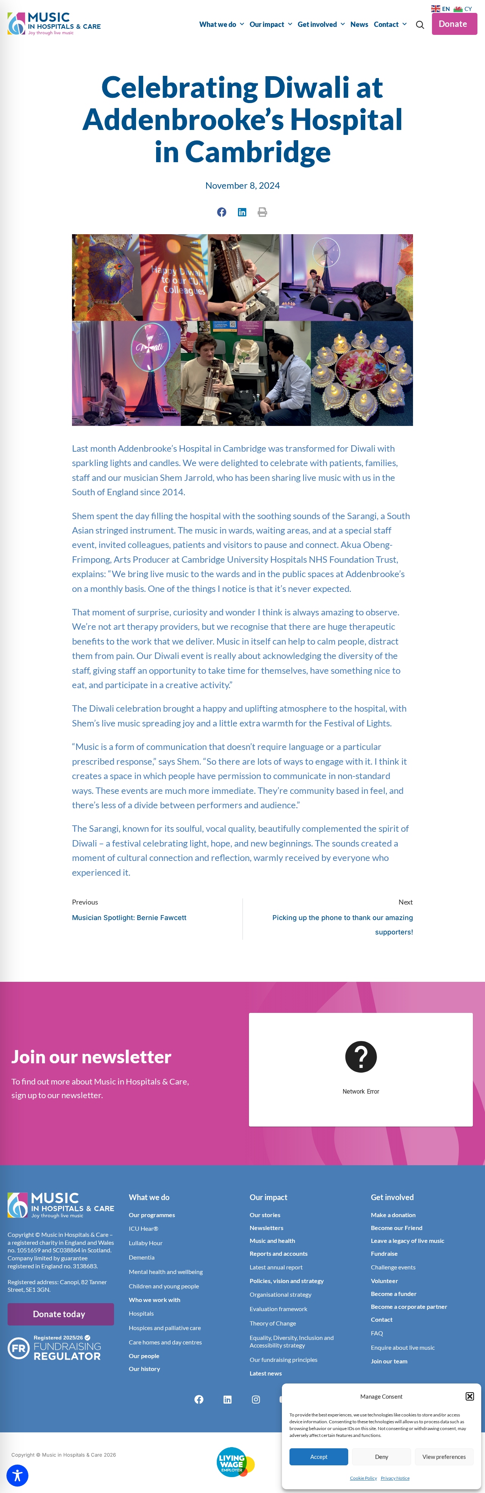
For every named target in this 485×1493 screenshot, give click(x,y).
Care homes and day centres (165, 1342)
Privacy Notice (395, 1478)
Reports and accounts (279, 1253)
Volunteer (384, 1280)
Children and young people (164, 1286)
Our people (144, 1355)
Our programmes (152, 1214)
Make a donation (393, 1214)
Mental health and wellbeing (166, 1271)
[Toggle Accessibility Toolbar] (17, 1475)
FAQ (377, 1333)
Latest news (266, 1373)
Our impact (267, 24)
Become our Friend (396, 1227)
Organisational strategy (280, 1294)
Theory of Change (273, 1323)
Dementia (142, 1257)
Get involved (317, 24)
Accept (319, 1456)
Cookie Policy (363, 1478)
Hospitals (141, 1313)
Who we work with (154, 1299)
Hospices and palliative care (165, 1327)
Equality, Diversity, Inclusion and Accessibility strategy (292, 1341)
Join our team (389, 1361)
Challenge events (393, 1267)
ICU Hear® (143, 1228)
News (359, 24)
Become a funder (394, 1293)
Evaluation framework (278, 1308)
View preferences (444, 1456)
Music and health (272, 1240)
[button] (470, 1396)
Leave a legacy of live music (407, 1240)
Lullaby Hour (146, 1242)
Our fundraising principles (284, 1359)
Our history (144, 1368)
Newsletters (266, 1227)
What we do (217, 24)
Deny (381, 1456)
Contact (386, 24)
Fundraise (384, 1253)
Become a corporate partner (409, 1306)
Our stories (265, 1214)
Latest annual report (276, 1267)
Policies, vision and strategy (287, 1280)
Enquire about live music (403, 1347)
